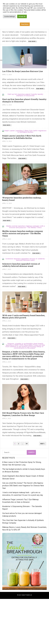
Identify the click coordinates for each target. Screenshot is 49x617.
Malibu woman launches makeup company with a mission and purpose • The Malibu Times (22, 233)
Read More (24, 24)
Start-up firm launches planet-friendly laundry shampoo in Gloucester (24, 100)
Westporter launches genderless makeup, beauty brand (21, 198)
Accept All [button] (22, 16)
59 (26, 443)
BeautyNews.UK (27, 595)
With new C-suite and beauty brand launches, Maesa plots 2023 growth (23, 316)
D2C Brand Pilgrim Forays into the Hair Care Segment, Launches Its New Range (23, 414)
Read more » (32, 41)
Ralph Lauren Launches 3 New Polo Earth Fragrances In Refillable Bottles (21, 137)
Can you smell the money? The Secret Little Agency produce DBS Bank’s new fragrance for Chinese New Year (23, 485)
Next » (42, 443)
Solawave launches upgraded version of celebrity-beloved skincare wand (21, 265)
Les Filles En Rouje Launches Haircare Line (22, 71)
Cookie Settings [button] (9, 16)
